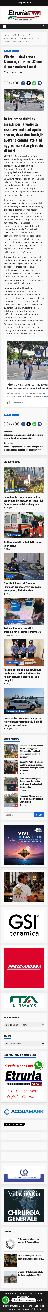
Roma (9, 663)
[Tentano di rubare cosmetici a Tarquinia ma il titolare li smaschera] (24, 611)
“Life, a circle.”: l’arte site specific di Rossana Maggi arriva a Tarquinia (28, 1240)
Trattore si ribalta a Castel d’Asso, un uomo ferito (23, 543)
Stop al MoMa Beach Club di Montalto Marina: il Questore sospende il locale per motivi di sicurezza (11, 767)
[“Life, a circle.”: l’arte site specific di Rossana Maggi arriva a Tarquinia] (10, 1244)
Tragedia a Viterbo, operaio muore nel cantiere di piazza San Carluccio (11, 800)
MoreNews (22, 1309)
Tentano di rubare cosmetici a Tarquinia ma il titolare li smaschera (22, 630)
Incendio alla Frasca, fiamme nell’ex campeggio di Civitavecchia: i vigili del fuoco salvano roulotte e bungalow (23, 500)
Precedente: (23, 435)
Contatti (38, 1300)
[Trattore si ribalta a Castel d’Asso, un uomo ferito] (24, 525)
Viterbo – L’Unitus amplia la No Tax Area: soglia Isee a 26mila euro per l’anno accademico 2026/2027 (30, 1273)
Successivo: (23, 446)
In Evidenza (19, 621)
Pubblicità (28, 1300)
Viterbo (7, 51)
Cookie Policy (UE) (13, 1300)
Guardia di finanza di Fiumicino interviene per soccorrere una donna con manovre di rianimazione (22, 586)
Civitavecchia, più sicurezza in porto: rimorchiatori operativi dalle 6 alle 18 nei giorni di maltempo (23, 721)
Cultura (7, 1231)
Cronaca (16, 51)
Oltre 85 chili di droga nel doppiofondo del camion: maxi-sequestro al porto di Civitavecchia (11, 784)
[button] (4, 26)
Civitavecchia (12, 490)
